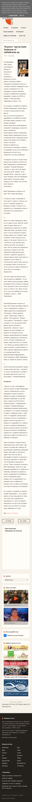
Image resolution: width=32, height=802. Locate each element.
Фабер (19, 758)
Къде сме (22, 35)
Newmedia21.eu (6, 734)
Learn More (13, 15)
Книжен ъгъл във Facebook (14, 635)
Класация (5, 704)
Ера (3, 755)
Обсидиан (5, 766)
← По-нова (7, 521)
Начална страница (7, 778)
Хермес (19, 760)
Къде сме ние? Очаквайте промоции (12, 781)
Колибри (4, 758)
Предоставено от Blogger (8, 798)
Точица (19, 753)
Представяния (8, 31)
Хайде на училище (9, 35)
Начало (5, 28)
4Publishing (5, 747)
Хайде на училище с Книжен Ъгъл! (11, 775)
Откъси (23, 28)
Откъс (13, 704)
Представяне (22, 704)
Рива (18, 747)
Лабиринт (5, 763)
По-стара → (24, 521)
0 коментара (11, 56)
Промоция (5, 706)
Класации (14, 28)
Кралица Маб (5, 760)
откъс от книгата (12, 513)
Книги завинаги (13, 732)
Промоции (19, 31)
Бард (3, 750)
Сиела (18, 750)
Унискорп (19, 755)
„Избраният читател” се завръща (11, 783)
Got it (21, 15)
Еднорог (4, 753)
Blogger (20, 702)
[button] (16, 598)
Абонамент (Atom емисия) (9, 737)
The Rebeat (21, 732)
